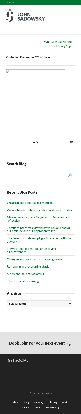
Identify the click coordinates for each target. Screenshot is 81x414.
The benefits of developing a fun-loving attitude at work (39, 239)
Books (65, 402)
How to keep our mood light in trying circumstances (31, 250)
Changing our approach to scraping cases (34, 259)
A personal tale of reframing (25, 273)
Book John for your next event (37, 343)
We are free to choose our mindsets (30, 202)
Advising (52, 402)
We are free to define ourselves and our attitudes (39, 210)
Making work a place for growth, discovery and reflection (38, 218)
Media (25, 407)
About (15, 402)
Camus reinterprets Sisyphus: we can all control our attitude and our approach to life (38, 229)
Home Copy (52, 407)
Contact (37, 407)
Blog (26, 402)
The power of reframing (23, 281)
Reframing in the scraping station (29, 266)
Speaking (38, 402)
